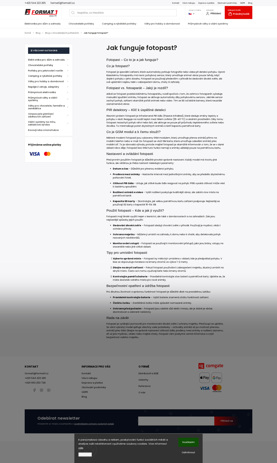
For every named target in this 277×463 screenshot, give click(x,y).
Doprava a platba (206, 3)
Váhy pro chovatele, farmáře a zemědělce (46, 107)
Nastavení (85, 454)
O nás (141, 392)
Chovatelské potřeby (40, 65)
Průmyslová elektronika (42, 92)
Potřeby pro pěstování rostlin (45, 70)
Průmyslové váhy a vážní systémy (42, 99)
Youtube (48, 390)
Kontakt (175, 3)
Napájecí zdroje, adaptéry (43, 86)
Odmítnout (188, 452)
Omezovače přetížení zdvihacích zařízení (41, 115)
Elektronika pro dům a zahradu (46, 59)
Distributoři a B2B (148, 373)
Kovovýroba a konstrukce (43, 130)
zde (80, 448)
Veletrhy (143, 379)
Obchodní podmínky (227, 3)
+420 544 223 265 (35, 378)
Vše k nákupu (188, 3)
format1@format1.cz (36, 373)
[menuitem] (45, 23)
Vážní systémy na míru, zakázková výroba (42, 123)
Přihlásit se (227, 420)
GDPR (242, 3)
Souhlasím (188, 442)
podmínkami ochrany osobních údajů (94, 423)
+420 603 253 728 (35, 382)
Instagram (41, 390)
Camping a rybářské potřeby (45, 76)
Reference (144, 386)
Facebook (34, 390)
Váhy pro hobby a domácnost (46, 81)
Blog (250, 3)
